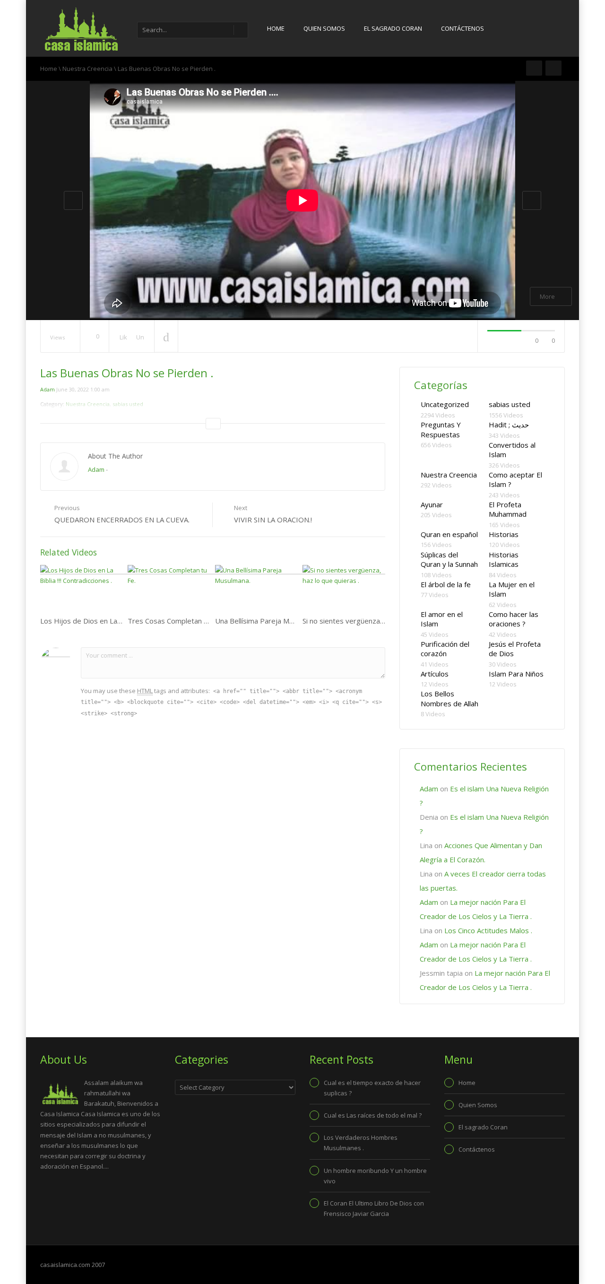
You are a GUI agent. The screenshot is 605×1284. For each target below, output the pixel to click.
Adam (47, 389)
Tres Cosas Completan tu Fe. (175, 620)
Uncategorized (445, 404)
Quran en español (449, 534)
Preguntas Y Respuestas (441, 429)
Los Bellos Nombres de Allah (449, 698)
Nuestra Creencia (87, 68)
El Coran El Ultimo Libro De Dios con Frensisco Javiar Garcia (374, 1208)
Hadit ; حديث (509, 424)
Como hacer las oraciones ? (513, 619)
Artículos (435, 673)
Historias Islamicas (504, 559)
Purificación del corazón (445, 649)
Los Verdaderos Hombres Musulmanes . (361, 1142)
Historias (504, 534)
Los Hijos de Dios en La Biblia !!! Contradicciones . (119, 620)
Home (276, 28)
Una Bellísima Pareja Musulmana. (268, 620)
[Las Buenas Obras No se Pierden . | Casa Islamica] (80, 28)
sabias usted (509, 404)
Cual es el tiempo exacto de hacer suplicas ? (372, 1087)
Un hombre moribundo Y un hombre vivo (375, 1175)
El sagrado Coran (393, 28)
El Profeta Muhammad (508, 509)
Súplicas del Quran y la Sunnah (449, 559)
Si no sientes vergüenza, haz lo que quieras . (374, 620)
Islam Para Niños (516, 673)
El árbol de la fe (446, 584)
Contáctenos (462, 28)
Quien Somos (324, 28)
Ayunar (432, 504)
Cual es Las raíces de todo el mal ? (373, 1115)
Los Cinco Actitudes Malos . (488, 930)
